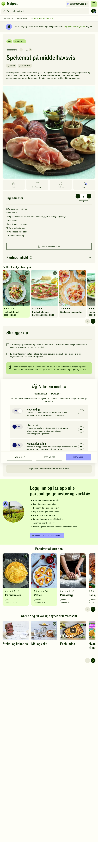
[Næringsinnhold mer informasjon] (31, 258)
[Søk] (4, 11)
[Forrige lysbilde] (87, 321)
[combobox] (46, 11)
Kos (9, 41)
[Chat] (94, 11)
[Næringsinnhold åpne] (49, 258)
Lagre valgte (49, 457)
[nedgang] (78, 196)
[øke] (89, 196)
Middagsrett (19, 41)
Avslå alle (20, 457)
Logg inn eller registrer (74, 26)
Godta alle (78, 457)
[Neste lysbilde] (93, 321)
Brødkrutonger (20, 366)
